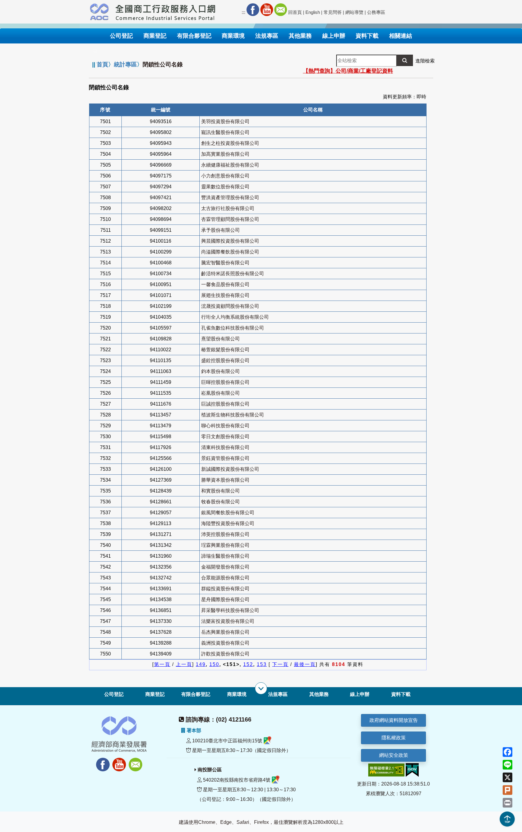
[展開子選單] (261, 688)
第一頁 (162, 664)
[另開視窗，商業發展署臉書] (100, 761)
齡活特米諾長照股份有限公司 (232, 273)
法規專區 (278, 694)
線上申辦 (359, 694)
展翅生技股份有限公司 (225, 295)
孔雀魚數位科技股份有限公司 (232, 327)
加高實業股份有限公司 (225, 154)
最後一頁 (305, 664)
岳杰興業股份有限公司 (225, 632)
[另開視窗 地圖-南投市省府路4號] (275, 780)
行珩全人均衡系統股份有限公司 (235, 317)
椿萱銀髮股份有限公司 (225, 349)
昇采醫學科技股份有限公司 (230, 610)
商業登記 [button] (154, 36)
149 (201, 664)
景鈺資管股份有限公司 (225, 458)
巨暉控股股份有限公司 (225, 382)
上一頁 (184, 664)
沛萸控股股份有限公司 (225, 534)
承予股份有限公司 (220, 230)
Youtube (266, 9)
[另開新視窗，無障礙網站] (386, 769)
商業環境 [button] (233, 36)
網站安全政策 (393, 755)
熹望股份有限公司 (220, 338)
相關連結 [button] (400, 36)
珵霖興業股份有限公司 (225, 545)
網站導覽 (354, 12)
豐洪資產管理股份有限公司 (230, 197)
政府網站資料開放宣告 (393, 720)
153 (262, 664)
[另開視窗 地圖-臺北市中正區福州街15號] (267, 740)
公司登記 (114, 694)
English (312, 12)
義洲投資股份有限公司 (225, 643)
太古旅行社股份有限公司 (227, 208)
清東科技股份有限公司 (225, 447)
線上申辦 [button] (333, 36)
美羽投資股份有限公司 (225, 121)
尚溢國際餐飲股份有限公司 (230, 251)
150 (214, 664)
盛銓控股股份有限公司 (225, 360)
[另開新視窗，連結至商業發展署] (99, 10)
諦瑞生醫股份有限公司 (225, 556)
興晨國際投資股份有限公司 (230, 241)
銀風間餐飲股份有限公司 (227, 512)
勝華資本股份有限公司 (225, 480)
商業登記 (155, 694)
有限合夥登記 (195, 694)
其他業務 (319, 694)
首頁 (102, 64)
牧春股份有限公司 (220, 501)
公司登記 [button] (121, 36)
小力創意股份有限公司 (225, 175)
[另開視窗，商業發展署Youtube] (119, 761)
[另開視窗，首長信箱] (136, 761)
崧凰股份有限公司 (220, 393)
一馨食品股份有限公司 (225, 284)
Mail (280, 9)
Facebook (252, 9)
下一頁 (280, 664)
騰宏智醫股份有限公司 (225, 262)
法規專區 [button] (266, 36)
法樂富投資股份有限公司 (227, 621)
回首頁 (295, 12)
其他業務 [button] (300, 36)
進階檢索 (425, 60)
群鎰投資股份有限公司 (225, 588)
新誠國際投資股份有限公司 (230, 469)
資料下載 (401, 694)
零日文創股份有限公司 (225, 436)
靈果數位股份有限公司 (225, 186)
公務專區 (376, 12)
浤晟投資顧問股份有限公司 (230, 306)
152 (248, 664)
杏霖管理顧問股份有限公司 (230, 219)
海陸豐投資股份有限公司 (227, 523)
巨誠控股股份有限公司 (225, 403)
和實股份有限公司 (220, 490)
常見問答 (333, 12)
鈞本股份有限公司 (220, 371)
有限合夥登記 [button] (194, 36)
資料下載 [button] (367, 36)
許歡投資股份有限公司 (225, 653)
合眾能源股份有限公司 (225, 577)
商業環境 (236, 694)
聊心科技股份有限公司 (225, 425)
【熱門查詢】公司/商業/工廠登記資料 (348, 71)
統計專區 (125, 64)
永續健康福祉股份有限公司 (230, 164)
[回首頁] (165, 10)
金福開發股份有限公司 (225, 566)
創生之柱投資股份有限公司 (230, 143)
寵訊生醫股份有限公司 (225, 132)
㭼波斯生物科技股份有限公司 (232, 414)
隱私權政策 (394, 737)
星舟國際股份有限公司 (225, 599)
